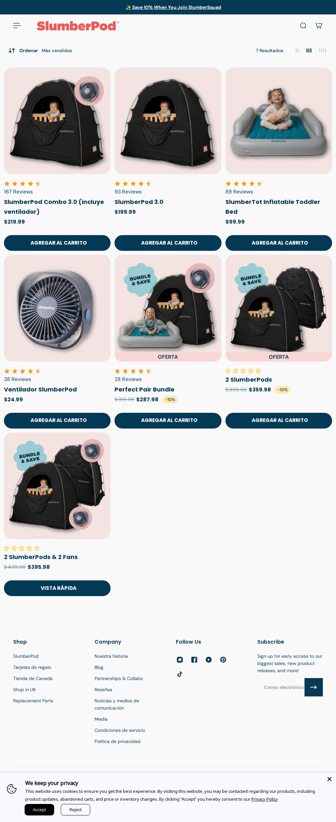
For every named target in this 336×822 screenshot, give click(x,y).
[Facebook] (194, 659)
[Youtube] (208, 659)
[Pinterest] (223, 659)
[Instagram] (180, 659)
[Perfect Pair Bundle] (168, 308)
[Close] (329, 779)
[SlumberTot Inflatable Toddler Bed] (278, 121)
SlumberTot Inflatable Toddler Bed (272, 207)
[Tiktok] (180, 674)
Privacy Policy (264, 799)
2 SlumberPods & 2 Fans (41, 557)
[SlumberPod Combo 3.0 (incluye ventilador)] (57, 121)
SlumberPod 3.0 (139, 202)
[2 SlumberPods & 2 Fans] (57, 485)
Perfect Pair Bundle (145, 389)
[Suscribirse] (313, 687)
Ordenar (45, 50)
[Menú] (17, 25)
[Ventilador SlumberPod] (57, 308)
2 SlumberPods (248, 379)
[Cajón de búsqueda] (303, 25)
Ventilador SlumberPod (40, 389)
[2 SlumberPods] (278, 308)
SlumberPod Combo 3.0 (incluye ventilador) (54, 207)
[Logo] (78, 25)
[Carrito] (319, 25)
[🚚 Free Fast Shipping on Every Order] (168, 7)
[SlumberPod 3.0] (168, 121)
